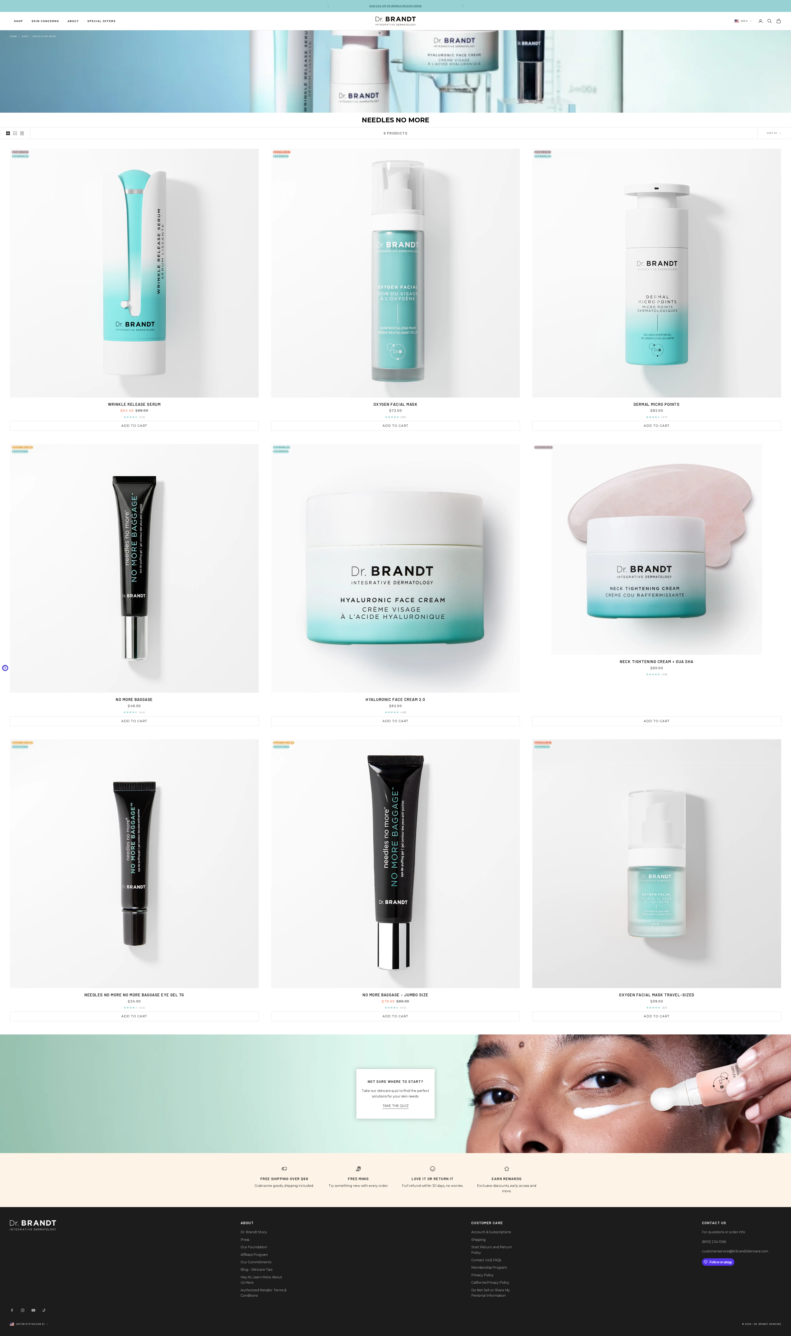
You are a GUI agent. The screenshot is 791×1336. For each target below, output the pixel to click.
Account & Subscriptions (491, 1232)
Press (245, 1240)
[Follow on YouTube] (33, 1310)
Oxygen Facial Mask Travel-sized (656, 994)
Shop (25, 36)
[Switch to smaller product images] (15, 133)
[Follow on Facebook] (12, 1310)
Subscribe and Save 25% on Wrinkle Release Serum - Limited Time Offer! (395, 6)
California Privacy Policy (490, 1283)
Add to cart (134, 426)
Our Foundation (254, 1247)
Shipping (478, 1240)
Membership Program (489, 1267)
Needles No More (44, 36)
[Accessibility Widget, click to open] (5, 668)
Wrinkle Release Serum (134, 404)
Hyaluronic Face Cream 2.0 (395, 699)
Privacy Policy (482, 1275)
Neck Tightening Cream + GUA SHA (657, 661)
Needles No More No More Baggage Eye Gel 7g (134, 994)
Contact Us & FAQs (486, 1260)
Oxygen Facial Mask (395, 404)
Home (13, 36)
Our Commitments (256, 1262)
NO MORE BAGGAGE (134, 699)
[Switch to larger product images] (8, 133)
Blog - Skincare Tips (256, 1270)
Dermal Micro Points (657, 404)
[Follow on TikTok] (44, 1310)
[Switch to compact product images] (22, 133)
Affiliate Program (254, 1255)
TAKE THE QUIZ (396, 1106)
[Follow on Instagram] (23, 1310)
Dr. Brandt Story (254, 1232)
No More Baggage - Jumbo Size (395, 994)
